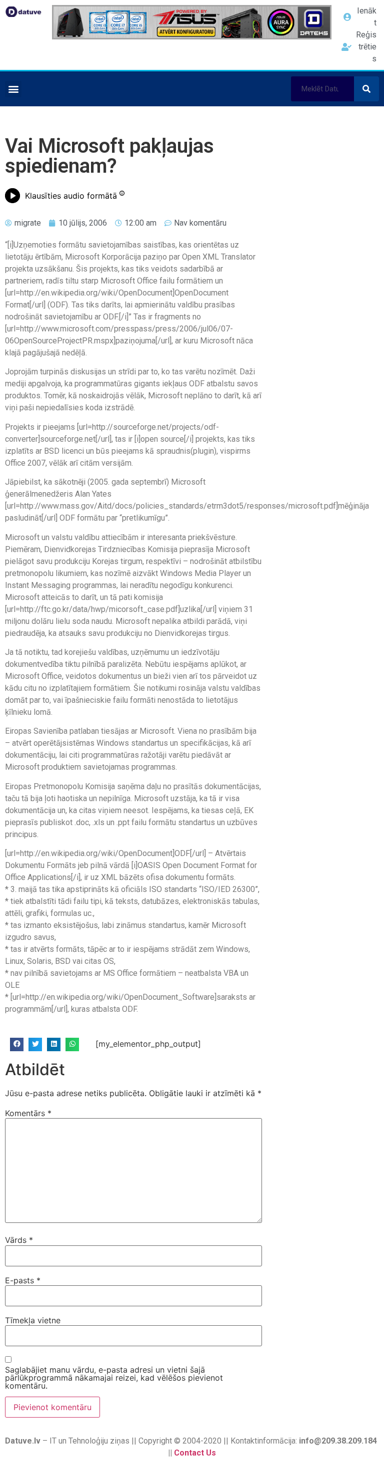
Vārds (19, 1240)
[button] (13, 89)
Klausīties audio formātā (71, 196)
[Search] (366, 88)
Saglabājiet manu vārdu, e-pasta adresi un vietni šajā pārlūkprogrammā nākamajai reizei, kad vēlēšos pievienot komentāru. (114, 1378)
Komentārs (28, 1113)
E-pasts (22, 1280)
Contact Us (195, 1453)
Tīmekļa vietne (32, 1320)
